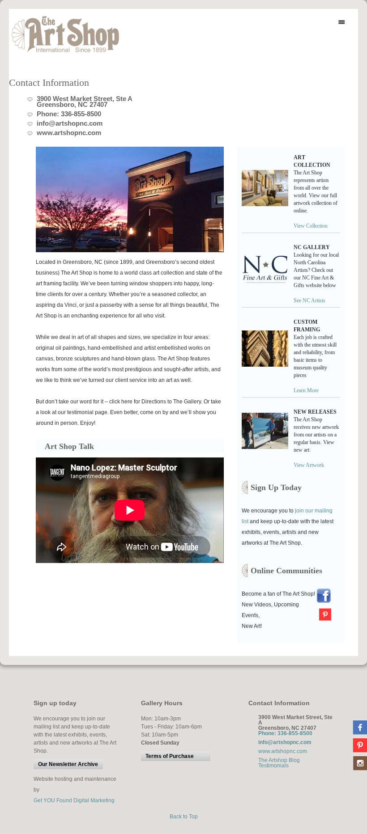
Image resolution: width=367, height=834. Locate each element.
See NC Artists (309, 300)
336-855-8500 (81, 114)
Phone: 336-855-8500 (285, 733)
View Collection (311, 226)
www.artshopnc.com (69, 132)
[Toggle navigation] (341, 22)
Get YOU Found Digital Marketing (74, 800)
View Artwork (310, 465)
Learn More (306, 390)
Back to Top (184, 816)
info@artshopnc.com (69, 123)
